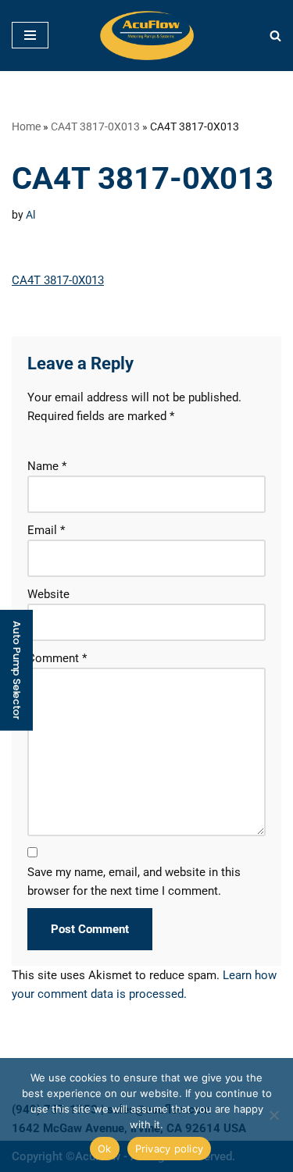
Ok (105, 1148)
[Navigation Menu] (30, 35)
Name (46, 466)
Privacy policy (169, 1148)
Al (30, 214)
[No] (273, 1115)
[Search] (275, 35)
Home (26, 126)
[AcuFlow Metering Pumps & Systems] (147, 35)
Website (48, 594)
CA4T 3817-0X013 (95, 126)
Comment (57, 658)
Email (46, 530)
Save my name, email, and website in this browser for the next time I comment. (134, 881)
